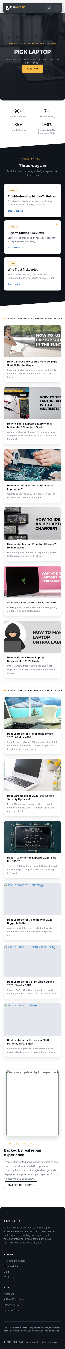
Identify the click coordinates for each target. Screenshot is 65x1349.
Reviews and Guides (15, 1260)
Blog (6, 1271)
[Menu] (57, 8)
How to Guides (12, 1266)
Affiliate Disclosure (14, 1299)
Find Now (32, 68)
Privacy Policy (11, 1304)
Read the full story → (21, 1185)
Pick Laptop (13, 1221)
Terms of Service (13, 1310)
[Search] (48, 8)
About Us (9, 1294)
